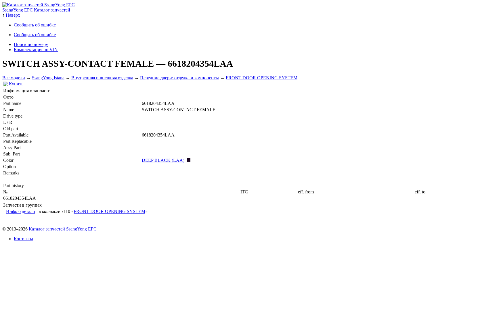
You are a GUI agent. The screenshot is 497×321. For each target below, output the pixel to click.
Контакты (23, 238)
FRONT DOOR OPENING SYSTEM (261, 77)
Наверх (13, 15)
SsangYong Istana (48, 77)
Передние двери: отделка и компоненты (179, 77)
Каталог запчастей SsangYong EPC (63, 228)
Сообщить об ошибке (35, 24)
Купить (16, 83)
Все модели (13, 77)
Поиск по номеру (31, 44)
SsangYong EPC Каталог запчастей (36, 9)
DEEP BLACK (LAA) (163, 160)
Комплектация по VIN (36, 49)
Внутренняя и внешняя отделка (102, 77)
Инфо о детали (20, 211)
